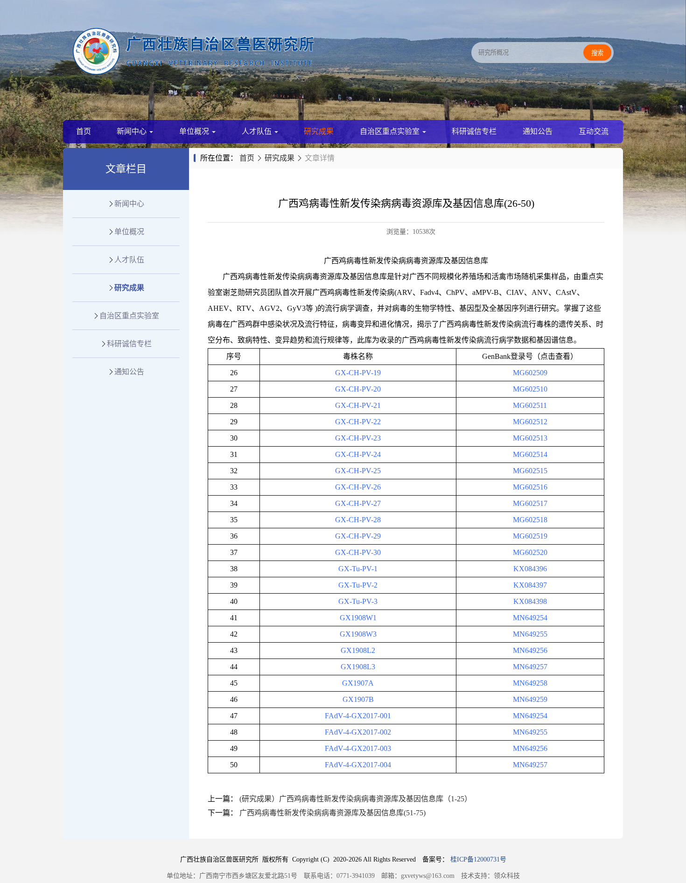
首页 (83, 131)
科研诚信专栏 (474, 131)
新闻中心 (132, 131)
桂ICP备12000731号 (478, 859)
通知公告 (538, 131)
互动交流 (594, 131)
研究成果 (319, 131)
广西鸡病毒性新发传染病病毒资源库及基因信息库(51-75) (332, 813)
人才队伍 (257, 131)
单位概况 (195, 131)
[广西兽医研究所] (193, 72)
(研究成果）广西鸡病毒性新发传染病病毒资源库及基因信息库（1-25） (355, 799)
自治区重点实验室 (390, 131)
